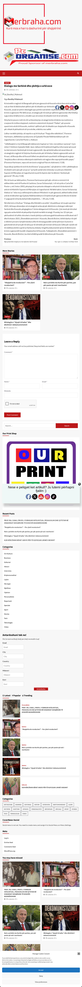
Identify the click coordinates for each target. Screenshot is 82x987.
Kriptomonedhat (10, 575)
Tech (5, 618)
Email (44, 382)
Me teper (7, 584)
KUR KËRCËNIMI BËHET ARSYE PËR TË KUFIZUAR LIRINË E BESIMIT (29, 540)
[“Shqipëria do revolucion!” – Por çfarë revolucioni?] (21, 267)
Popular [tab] (17, 695)
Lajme (6, 579)
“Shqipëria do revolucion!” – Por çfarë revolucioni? (19, 284)
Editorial (7, 562)
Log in (6, 838)
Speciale (7, 605)
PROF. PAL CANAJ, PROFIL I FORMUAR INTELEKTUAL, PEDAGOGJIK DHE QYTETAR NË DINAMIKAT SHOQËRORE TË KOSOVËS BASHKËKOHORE (36, 521)
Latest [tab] (7, 695)
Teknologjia (8, 623)
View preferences (41, 982)
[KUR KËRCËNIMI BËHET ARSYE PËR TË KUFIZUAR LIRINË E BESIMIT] (11, 786)
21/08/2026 (11, 288)
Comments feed (10, 847)
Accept (41, 970)
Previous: (20, 240)
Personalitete (9, 597)
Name (7, 382)
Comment (8, 352)
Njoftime (7, 588)
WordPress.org (9, 851)
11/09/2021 (11, 90)
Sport (6, 610)
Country (6, 661)
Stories (6, 614)
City (4, 652)
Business (7, 558)
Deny (41, 976)
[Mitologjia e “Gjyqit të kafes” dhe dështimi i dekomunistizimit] (21, 307)
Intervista (7, 571)
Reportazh (8, 601)
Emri (4, 680)
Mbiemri (6, 670)
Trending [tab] (27, 695)
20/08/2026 (11, 328)
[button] (79, 954)
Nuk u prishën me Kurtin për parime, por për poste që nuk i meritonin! (29, 532)
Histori (6, 567)
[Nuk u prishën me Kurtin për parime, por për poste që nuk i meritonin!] (11, 747)
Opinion (7, 83)
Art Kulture (8, 554)
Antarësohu (41, 689)
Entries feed (8, 842)
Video (6, 627)
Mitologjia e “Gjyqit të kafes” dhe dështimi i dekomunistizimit (17, 323)
